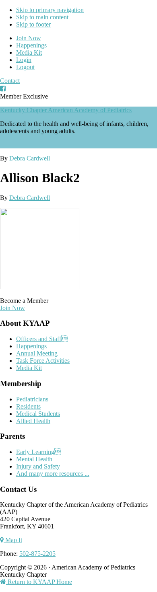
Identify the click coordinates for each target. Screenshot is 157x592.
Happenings (31, 45)
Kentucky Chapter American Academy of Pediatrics (66, 110)
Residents (28, 406)
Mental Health (34, 459)
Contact (10, 80)
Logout (25, 67)
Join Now (28, 38)
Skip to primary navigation (50, 9)
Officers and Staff (42, 338)
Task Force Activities (43, 360)
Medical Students (38, 413)
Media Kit (29, 52)
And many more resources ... (52, 473)
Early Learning (38, 451)
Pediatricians (32, 399)
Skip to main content (42, 17)
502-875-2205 (37, 553)
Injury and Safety (38, 466)
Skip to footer (33, 24)
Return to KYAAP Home (39, 581)
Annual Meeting (37, 353)
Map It (13, 539)
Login (23, 59)
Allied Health (33, 420)
